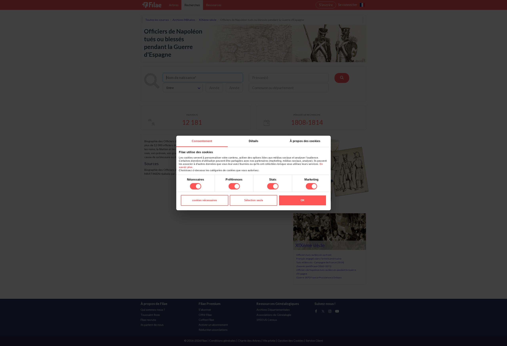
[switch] (234, 186)
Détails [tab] (253, 141)
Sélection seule (253, 200)
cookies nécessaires (204, 200)
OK (302, 200)
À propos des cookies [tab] (305, 141)
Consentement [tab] (202, 141)
